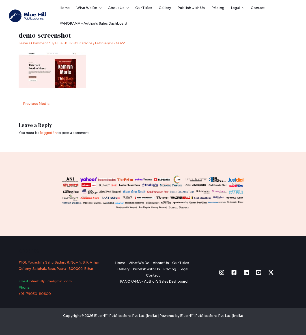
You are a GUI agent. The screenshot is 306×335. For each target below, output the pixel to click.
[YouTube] (258, 272)
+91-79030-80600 (35, 294)
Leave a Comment (33, 43)
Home (65, 8)
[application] (99, 8)
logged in (48, 133)
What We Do (86, 8)
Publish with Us (191, 8)
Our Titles (143, 8)
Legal (235, 8)
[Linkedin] (246, 272)
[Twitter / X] (271, 272)
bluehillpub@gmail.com (50, 281)
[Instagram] (221, 272)
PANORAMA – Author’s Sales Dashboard (93, 23)
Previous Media (34, 103)
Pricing (217, 8)
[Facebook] (234, 272)
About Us (116, 8)
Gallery (165, 8)
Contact (258, 8)
